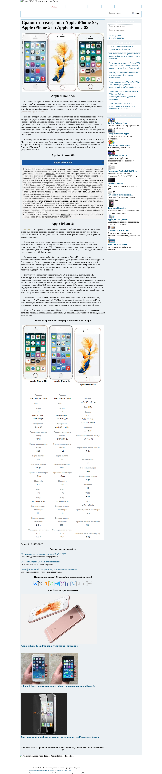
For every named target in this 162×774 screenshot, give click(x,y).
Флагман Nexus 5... (117, 208)
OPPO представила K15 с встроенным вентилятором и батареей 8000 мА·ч (122, 106)
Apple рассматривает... (119, 219)
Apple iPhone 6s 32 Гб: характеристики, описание (49, 645)
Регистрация (115, 35)
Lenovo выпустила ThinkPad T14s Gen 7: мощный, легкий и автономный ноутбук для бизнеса (124, 84)
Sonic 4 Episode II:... (117, 123)
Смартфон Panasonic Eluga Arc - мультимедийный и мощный (49, 569)
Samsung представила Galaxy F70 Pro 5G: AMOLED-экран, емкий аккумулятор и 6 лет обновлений (124, 65)
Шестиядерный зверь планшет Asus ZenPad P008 (43, 554)
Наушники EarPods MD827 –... (122, 171)
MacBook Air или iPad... (119, 230)
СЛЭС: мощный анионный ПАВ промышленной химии (123, 48)
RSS (70, 770)
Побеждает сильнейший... (120, 195)
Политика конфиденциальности (39, 770)
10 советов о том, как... (119, 145)
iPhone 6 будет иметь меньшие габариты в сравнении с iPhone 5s (58, 685)
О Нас (66, 770)
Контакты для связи (56, 770)
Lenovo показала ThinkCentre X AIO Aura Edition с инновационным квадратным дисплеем (123, 95)
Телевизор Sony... (116, 183)
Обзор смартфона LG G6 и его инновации (40, 562)
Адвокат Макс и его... (118, 244)
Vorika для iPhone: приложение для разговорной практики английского (123, 75)
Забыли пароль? (116, 38)
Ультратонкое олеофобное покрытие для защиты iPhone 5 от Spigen (60, 736)
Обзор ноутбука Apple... (119, 134)
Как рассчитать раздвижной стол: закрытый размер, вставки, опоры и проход (124, 56)
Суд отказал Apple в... (118, 156)
